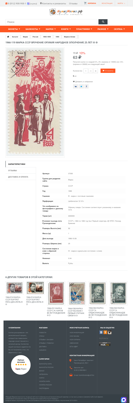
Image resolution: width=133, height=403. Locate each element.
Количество (77, 71)
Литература (43, 374)
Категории (44, 359)
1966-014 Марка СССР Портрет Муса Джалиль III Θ (14, 300)
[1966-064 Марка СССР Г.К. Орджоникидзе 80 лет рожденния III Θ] (118, 293)
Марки (49, 29)
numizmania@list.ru (86, 375)
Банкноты (32, 29)
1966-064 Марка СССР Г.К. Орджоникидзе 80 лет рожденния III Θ (118, 313)
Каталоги (42, 350)
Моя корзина (75, 339)
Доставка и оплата (18, 176)
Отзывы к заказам (46, 339)
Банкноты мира (45, 364)
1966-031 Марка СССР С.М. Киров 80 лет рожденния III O (56, 312)
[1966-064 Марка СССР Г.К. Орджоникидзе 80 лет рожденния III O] (98, 293)
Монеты (13, 29)
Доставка (42, 346)
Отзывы (73, 3)
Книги (64, 29)
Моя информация (77, 332)
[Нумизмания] (66, 11)
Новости (42, 332)
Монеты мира (44, 381)
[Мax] (28, 3)
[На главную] (8, 36)
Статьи (41, 336)
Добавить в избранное (84, 81)
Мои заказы (74, 336)
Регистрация (107, 3)
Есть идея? (74, 346)
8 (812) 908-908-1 (17, 3)
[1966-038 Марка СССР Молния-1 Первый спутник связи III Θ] (77, 293)
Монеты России (45, 385)
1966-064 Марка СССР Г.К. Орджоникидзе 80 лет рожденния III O (98, 313)
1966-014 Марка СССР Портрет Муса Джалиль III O (34, 300)
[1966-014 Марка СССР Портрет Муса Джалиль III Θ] (14, 288)
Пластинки (83, 29)
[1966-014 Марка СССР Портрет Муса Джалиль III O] (35, 287)
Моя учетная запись (79, 327)
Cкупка (118, 29)
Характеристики (16, 164)
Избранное (74, 343)
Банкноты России (46, 367)
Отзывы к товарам (46, 343)
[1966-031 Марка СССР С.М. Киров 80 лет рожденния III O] (56, 293)
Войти (120, 3)
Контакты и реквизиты (54, 3)
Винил (41, 371)
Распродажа (44, 388)
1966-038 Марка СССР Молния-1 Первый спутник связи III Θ (76, 312)
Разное (102, 29)
